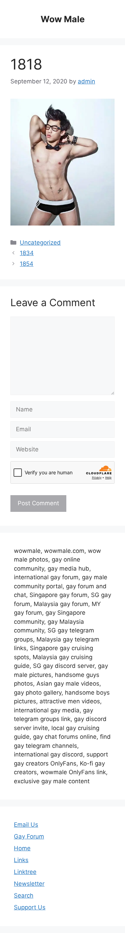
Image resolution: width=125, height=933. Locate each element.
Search (23, 895)
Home (22, 848)
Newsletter (29, 883)
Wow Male (63, 19)
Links (21, 860)
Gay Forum (29, 836)
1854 (26, 263)
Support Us (29, 907)
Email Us (26, 824)
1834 (27, 252)
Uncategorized (40, 242)
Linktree (25, 871)
